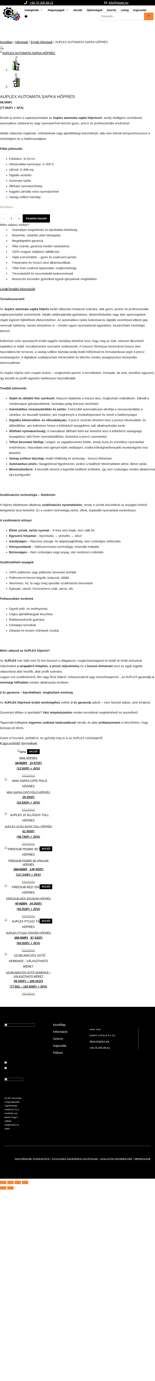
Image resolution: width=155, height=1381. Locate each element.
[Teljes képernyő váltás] (10, 1182)
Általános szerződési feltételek (75, 1159)
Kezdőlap (6, 42)
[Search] (148, 16)
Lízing (125, 10)
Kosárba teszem (36, 218)
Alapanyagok (56, 10)
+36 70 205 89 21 (41, 2)
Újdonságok (94, 10)
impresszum (142, 1159)
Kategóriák (32, 10)
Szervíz (111, 10)
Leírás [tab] (4, 289)
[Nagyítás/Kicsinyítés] (3, 1182)
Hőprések (21, 42)
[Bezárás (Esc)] (25, 1182)
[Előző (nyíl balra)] (3, 1188)
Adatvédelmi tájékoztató (32, 1159)
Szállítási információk (116, 1159)
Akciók (77, 10)
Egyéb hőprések (42, 42)
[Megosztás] (18, 1182)
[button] (2, 47)
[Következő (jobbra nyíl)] (10, 1188)
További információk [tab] (21, 289)
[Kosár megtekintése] (26, 16)
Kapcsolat (139, 10)
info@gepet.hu (118, 2)
